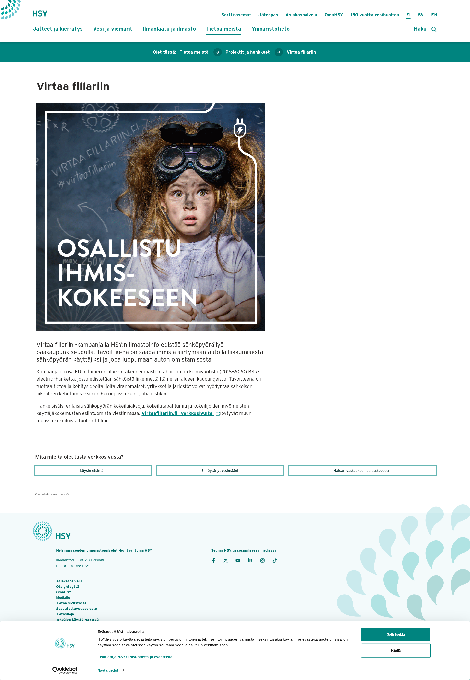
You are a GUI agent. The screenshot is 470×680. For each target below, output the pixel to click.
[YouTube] (237, 560)
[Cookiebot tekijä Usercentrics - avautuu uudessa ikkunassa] (65, 670)
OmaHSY (334, 14)
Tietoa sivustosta (71, 603)
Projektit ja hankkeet (247, 52)
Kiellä (396, 650)
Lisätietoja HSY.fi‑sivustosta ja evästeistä (135, 657)
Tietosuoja (65, 614)
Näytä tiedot (107, 670)
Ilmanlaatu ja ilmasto (169, 28)
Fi (408, 14)
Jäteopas (268, 14)
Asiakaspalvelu (301, 14)
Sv (421, 14)
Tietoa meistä (223, 28)
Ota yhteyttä (67, 586)
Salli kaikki (396, 634)
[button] (93, 470)
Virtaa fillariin (301, 52)
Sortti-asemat (236, 14)
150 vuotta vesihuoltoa (375, 14)
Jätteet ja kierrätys (58, 28)
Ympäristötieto (270, 28)
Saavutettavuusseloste (76, 609)
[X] (225, 560)
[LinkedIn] (250, 560)
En (434, 14)
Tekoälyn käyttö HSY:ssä (77, 620)
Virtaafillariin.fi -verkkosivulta (177, 413)
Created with (50, 494)
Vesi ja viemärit (112, 28)
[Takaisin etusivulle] (40, 11)
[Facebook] (213, 560)
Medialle (63, 597)
